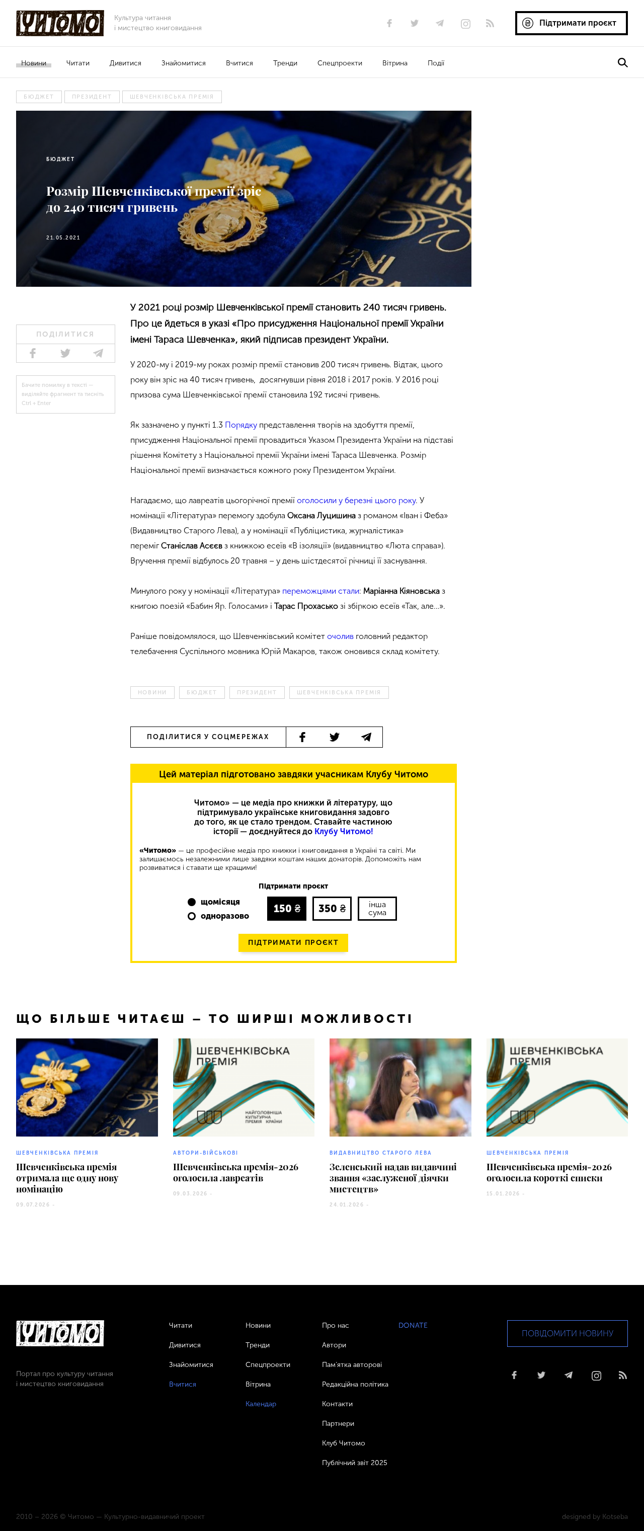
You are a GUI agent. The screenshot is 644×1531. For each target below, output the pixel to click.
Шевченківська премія (172, 97)
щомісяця (220, 902)
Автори (334, 1345)
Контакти (337, 1404)
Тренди (285, 63)
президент (92, 97)
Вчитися (239, 63)
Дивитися (125, 63)
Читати (78, 63)
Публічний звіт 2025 (354, 1463)
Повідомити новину (567, 1333)
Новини (33, 63)
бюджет (39, 97)
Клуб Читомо (343, 1443)
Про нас (335, 1325)
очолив (340, 636)
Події (436, 63)
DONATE (413, 1325)
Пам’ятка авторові (352, 1364)
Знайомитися (184, 63)
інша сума (377, 908)
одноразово (225, 916)
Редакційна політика (355, 1384)
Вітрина (395, 63)
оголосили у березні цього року (356, 500)
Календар (261, 1404)
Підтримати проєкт (293, 942)
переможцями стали (320, 591)
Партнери (338, 1423)
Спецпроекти (339, 63)
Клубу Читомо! (343, 831)
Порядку (241, 425)
